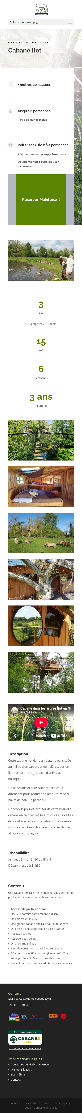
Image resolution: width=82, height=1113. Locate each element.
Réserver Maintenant (41, 199)
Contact (16, 1079)
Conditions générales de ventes (30, 1064)
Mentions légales (21, 1069)
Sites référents (20, 1074)
